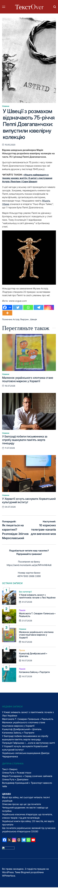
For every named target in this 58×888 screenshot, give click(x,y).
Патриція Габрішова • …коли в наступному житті (28, 742)
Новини (5, 106)
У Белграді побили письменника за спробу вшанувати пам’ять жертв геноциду (24, 440)
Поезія (22, 610)
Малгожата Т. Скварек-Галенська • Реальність (37, 615)
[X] (9, 840)
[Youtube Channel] (33, 840)
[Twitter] (18, 307)
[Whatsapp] (28, 307)
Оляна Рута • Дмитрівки (15, 779)
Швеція (33, 319)
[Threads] (19, 840)
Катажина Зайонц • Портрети (34, 672)
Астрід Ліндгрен (21, 319)
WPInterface (8, 875)
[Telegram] (39, 307)
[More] (7, 312)
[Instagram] (49, 307)
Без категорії (25, 592)
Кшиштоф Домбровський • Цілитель (33, 655)
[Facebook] (4, 840)
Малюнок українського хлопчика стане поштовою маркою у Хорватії (27, 379)
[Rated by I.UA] (8, 848)
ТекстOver (29, 6)
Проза (22, 650)
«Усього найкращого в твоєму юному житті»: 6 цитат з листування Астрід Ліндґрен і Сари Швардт (27, 178)
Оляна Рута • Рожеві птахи (16, 772)
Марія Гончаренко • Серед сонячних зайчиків (27, 776)
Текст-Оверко (9, 769)
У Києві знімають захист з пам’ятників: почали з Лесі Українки (37, 596)
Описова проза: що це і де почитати (21, 804)
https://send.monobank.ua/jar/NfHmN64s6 (29, 565)
